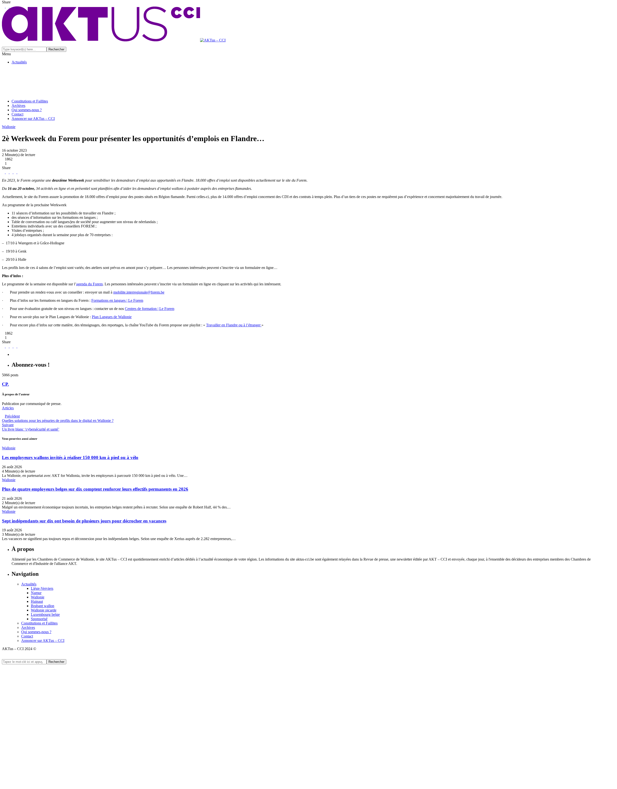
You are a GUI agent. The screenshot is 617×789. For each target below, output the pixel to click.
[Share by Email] (18, 172)
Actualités (19, 62)
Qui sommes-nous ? (27, 110)
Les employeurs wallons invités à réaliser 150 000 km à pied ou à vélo (70, 457)
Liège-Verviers (42, 588)
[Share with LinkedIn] (11, 172)
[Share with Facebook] (3, 172)
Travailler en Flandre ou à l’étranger (234, 325)
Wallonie (37, 597)
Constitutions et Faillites (30, 101)
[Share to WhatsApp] (14, 172)
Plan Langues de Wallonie (112, 317)
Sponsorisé (39, 619)
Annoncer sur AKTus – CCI (33, 119)
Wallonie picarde (43, 610)
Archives (18, 105)
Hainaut (37, 601)
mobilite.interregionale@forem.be (138, 292)
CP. (5, 384)
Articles (8, 408)
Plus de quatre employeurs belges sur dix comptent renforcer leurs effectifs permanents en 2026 (95, 489)
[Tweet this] (7, 172)
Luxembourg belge (45, 614)
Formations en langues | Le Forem (117, 300)
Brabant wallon (42, 606)
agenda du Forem (89, 284)
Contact (17, 114)
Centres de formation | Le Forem (149, 309)
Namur (36, 593)
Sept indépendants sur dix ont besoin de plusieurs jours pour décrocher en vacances (84, 520)
